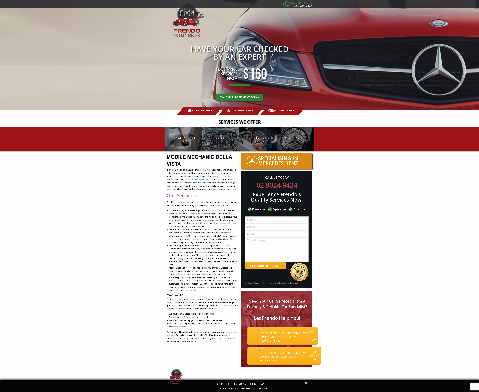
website (179, 308)
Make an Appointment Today (239, 97)
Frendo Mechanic (200, 179)
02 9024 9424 (276, 185)
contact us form (224, 338)
